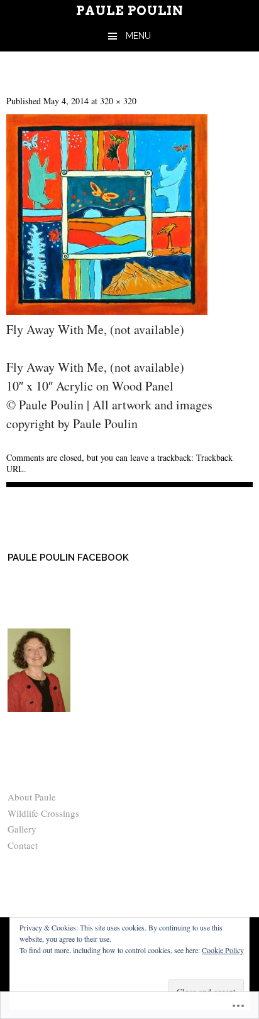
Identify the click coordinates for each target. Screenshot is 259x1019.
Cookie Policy (223, 950)
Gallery (22, 828)
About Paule (32, 796)
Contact (23, 845)
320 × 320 (118, 101)
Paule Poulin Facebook (68, 557)
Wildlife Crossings (43, 813)
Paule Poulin (130, 10)
